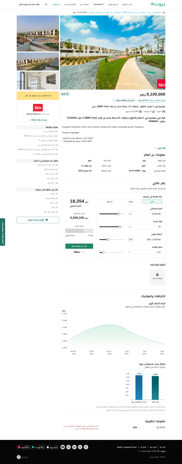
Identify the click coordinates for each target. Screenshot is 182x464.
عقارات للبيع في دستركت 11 (48, 141)
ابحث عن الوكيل (127, 4)
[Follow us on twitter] (80, 447)
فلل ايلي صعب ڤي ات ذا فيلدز (47, 165)
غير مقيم (109, 201)
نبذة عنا (162, 447)
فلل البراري (54, 194)
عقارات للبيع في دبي (51, 131)
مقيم (152, 201)
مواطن (131, 201)
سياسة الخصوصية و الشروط (127, 447)
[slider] (118, 214)
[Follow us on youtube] (62, 447)
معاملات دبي (84, 4)
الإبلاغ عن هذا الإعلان (36, 220)
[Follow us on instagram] (68, 447)
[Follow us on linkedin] (74, 447)
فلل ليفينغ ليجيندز (52, 198)
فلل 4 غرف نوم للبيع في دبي (48, 145)
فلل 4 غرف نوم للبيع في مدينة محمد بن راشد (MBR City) (38, 150)
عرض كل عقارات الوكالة (39, 119)
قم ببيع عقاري (113, 4)
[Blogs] (56, 4)
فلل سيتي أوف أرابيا (51, 212)
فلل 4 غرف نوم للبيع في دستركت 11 (45, 154)
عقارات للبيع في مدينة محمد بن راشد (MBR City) (41, 136)
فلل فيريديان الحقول (51, 169)
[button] (2, 232)
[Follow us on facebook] (86, 447)
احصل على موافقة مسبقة (79, 246)
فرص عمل (153, 447)
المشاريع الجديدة (70, 4)
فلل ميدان (54, 207)
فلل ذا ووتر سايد (52, 178)
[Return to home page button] (157, 4)
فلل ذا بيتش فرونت (51, 174)
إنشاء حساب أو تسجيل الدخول (29, 4)
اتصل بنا (143, 447)
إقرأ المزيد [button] (161, 148)
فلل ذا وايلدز (53, 203)
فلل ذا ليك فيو (53, 183)
